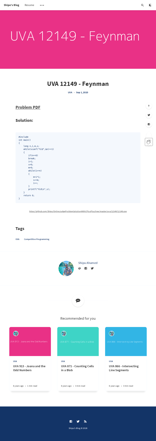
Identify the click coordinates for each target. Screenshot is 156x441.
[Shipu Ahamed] (66, 268)
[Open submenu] (41, 5)
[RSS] (85, 421)
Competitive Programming (36, 239)
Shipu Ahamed (88, 263)
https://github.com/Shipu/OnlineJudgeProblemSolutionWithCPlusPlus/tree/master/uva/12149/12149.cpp (78, 211)
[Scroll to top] (149, 106)
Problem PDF (28, 107)
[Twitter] (149, 115)
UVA (70, 92)
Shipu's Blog (11, 5)
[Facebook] (149, 124)
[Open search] (142, 5)
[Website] (79, 268)
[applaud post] (149, 142)
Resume (29, 5)
